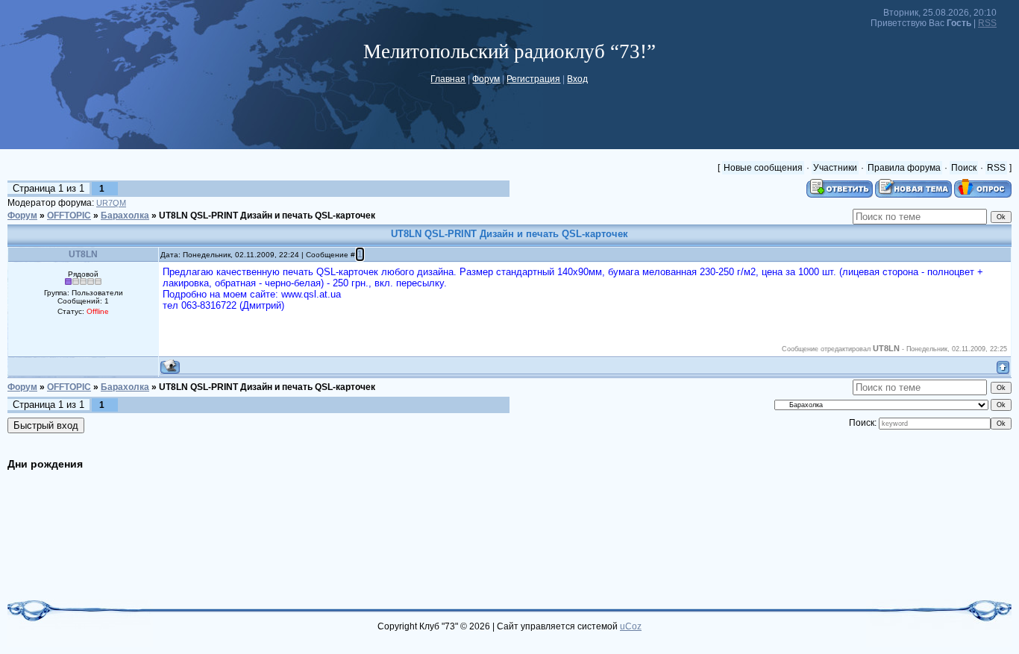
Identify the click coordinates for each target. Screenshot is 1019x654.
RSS (987, 23)
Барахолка (125, 215)
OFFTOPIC (69, 215)
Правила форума (904, 168)
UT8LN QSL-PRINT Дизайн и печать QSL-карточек (267, 215)
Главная (447, 79)
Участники (835, 168)
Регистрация (533, 79)
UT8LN (83, 254)
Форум (486, 79)
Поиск (963, 168)
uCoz (631, 626)
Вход (577, 79)
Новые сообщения (763, 168)
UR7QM (111, 202)
